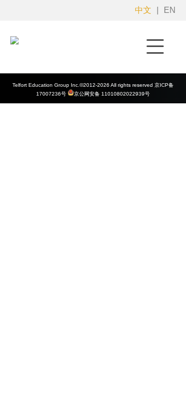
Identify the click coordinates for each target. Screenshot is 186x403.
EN (170, 10)
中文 (143, 10)
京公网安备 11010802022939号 (112, 94)
